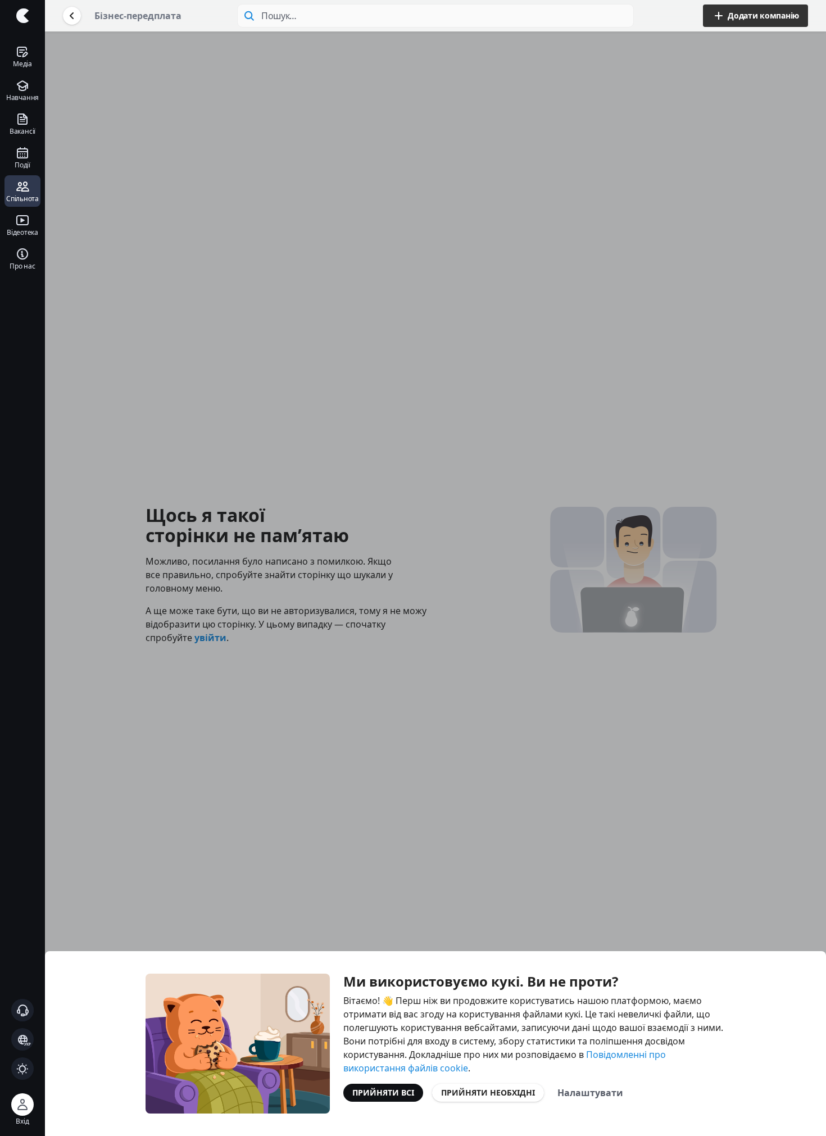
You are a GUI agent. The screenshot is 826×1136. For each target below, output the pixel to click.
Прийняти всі (383, 1092)
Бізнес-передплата (137, 16)
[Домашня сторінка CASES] (22, 15)
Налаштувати (590, 1093)
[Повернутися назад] (72, 16)
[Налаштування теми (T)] (22, 1068)
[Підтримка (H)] (22, 1010)
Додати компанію (763, 15)
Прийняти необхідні (488, 1092)
